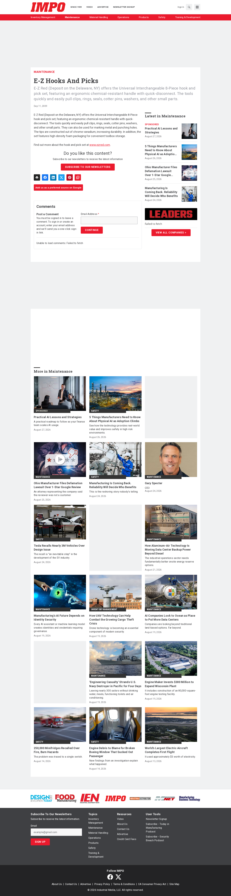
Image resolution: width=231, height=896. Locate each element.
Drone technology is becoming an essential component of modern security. (113, 630)
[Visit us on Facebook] (110, 877)
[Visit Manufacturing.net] (165, 798)
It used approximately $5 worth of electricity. (170, 756)
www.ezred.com (99, 144)
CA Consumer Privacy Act (152, 884)
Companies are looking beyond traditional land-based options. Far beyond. (168, 626)
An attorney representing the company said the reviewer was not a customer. (58, 493)
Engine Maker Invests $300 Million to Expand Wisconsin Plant (169, 684)
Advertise (85, 884)
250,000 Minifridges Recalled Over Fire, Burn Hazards (57, 750)
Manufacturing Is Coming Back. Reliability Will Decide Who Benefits (161, 192)
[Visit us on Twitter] (118, 877)
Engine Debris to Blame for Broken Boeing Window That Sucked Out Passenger (112, 752)
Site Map (174, 884)
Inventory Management (104, 609)
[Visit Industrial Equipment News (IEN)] (89, 798)
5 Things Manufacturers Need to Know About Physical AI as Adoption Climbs (161, 150)
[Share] (45, 177)
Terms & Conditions (124, 884)
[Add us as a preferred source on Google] (78, 177)
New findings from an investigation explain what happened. (113, 762)
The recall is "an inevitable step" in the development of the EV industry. (55, 556)
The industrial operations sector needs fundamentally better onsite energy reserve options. (169, 562)
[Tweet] (61, 177)
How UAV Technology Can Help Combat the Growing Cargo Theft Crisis (111, 619)
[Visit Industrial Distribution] (140, 798)
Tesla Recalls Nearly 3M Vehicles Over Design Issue (59, 547)
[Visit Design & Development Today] (41, 798)
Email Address (90, 214)
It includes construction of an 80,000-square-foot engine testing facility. (170, 692)
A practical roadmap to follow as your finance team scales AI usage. (59, 423)
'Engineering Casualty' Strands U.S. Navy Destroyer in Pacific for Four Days (115, 684)
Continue (92, 230)
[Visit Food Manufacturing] (66, 798)
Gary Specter (153, 483)
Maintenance (44, 71)
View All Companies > (171, 232)
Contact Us (71, 884)
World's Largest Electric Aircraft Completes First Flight (166, 750)
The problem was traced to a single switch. (58, 756)
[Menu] (197, 7)
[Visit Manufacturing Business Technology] (189, 798)
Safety (95, 411)
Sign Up (40, 841)
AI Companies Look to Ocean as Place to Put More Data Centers (170, 617)
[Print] (37, 177)
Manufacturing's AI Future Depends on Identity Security (59, 617)
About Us (57, 884)
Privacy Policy (102, 884)
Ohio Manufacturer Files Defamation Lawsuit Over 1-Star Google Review (161, 171)
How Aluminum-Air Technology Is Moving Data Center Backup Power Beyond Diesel (168, 549)
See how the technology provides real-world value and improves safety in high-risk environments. (114, 429)
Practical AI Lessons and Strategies (161, 130)
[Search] (189, 7)
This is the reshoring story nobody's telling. (113, 491)
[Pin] (69, 177)
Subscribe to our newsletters (87, 166)
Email (34, 826)
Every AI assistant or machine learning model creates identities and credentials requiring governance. (59, 628)
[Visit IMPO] (115, 798)
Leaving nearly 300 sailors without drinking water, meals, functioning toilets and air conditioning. (113, 694)
